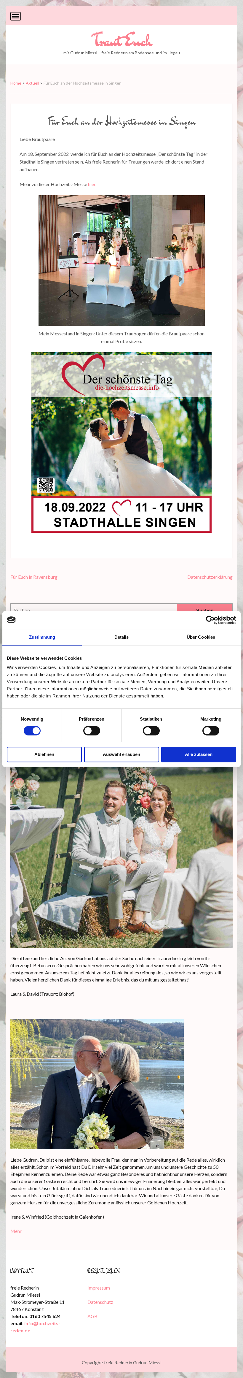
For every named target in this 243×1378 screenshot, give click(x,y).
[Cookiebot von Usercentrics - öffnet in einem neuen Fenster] (210, 620)
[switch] (91, 730)
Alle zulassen (198, 754)
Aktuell (32, 82)
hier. (92, 184)
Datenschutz (100, 1302)
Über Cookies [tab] (201, 637)
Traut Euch (122, 40)
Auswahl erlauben (121, 754)
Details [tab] (121, 637)
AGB (92, 1316)
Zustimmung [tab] (42, 637)
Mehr (16, 1231)
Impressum (98, 1287)
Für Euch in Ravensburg (33, 577)
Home (15, 82)
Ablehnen (44, 754)
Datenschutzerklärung (210, 577)
